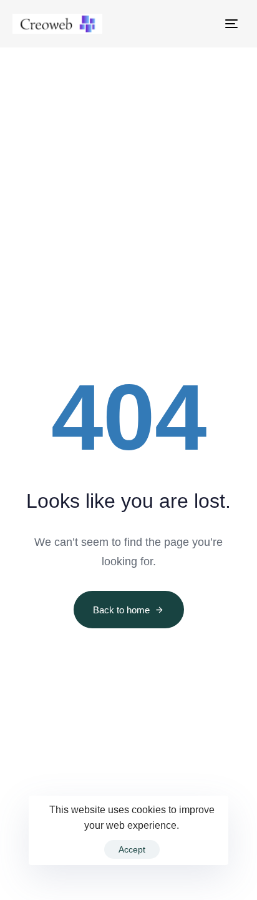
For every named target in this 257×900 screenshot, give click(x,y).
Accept (132, 849)
